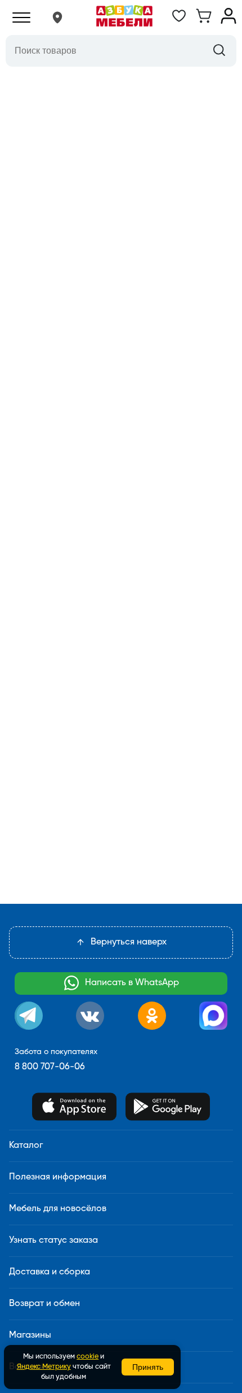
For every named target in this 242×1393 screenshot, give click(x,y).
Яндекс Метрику (44, 1366)
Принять (147, 1367)
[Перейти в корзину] (204, 21)
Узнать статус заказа (53, 1240)
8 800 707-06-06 (50, 1067)
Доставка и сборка (49, 1272)
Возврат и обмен (44, 1303)
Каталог (26, 1145)
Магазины (30, 1335)
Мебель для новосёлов (57, 1208)
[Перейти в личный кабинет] (228, 21)
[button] (57, 17)
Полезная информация (57, 1177)
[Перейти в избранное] (179, 21)
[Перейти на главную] (124, 17)
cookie (87, 1356)
